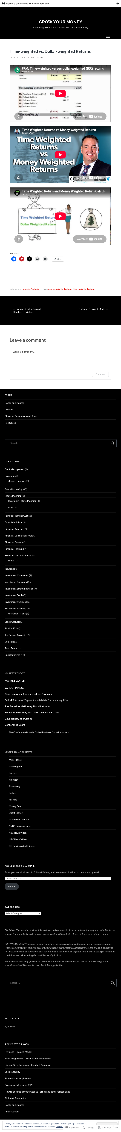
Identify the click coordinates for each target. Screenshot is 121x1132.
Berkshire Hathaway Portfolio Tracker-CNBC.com (32, 712)
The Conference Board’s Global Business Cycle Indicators (39, 732)
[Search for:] (61, 443)
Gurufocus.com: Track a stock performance (28, 694)
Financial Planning (14, 548)
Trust (10, 507)
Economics (10, 475)
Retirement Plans (17, 613)
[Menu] (107, 36)
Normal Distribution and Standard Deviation (27, 310)
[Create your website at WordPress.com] (60, 3)
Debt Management (14, 469)
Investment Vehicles (15, 601)
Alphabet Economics (15, 1098)
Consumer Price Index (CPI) (19, 1085)
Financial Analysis (30, 288)
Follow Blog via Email (20, 866)
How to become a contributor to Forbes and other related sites (37, 1091)
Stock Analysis (12, 621)
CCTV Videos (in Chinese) (22, 846)
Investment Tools (14, 595)
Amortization (12, 1111)
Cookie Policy (61, 1126)
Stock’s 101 (11, 628)
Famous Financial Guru (17, 515)
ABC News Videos (18, 832)
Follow (11, 886)
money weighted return (60, 288)
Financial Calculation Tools (19, 535)
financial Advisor (13, 522)
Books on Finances (14, 402)
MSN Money (15, 759)
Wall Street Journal (19, 819)
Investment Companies (17, 575)
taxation (9, 641)
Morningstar (15, 766)
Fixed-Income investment (18, 555)
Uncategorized (12, 654)
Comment (100, 374)
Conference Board (15, 724)
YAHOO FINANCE (14, 687)
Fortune (13, 799)
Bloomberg (14, 786)
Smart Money (16, 812)
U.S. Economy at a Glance (18, 718)
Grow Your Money (60, 22)
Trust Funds (11, 648)
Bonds (11, 560)
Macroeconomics (17, 481)
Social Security (12, 1071)
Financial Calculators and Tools (21, 416)
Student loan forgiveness (18, 1078)
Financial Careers (14, 542)
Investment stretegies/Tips (19, 588)
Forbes (12, 792)
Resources (10, 422)
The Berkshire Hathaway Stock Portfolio (27, 706)
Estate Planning (13, 495)
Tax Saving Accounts (15, 635)
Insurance (10, 568)
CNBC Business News (20, 826)
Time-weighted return (83, 288)
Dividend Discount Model (93, 309)
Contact (9, 409)
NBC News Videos (18, 839)
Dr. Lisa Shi (37, 57)
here (86, 934)
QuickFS (9, 700)
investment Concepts (16, 582)
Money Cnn (15, 806)
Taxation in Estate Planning (22, 500)
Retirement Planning (15, 608)
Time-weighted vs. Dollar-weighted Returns (28, 1058)
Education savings (14, 489)
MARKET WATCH (15, 680)
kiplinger (13, 779)
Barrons (13, 773)
